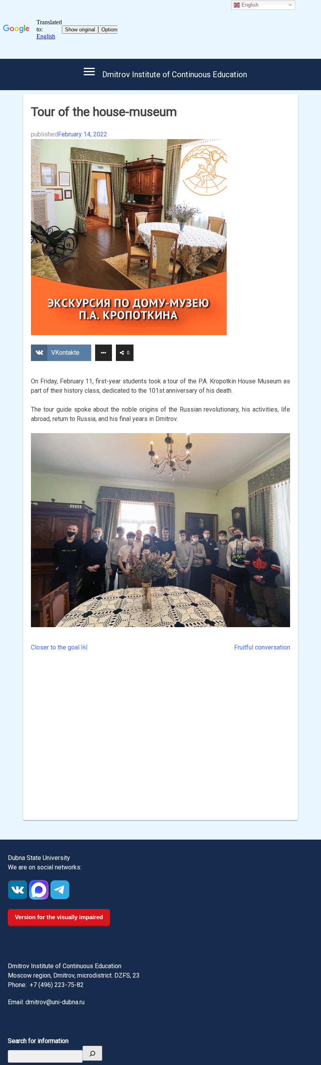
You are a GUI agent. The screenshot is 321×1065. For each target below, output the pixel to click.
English (249, 5)
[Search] (92, 1053)
